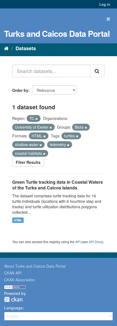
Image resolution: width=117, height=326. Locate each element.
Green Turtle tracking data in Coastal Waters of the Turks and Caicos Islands (57, 185)
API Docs (95, 241)
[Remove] (36, 118)
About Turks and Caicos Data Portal (35, 266)
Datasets (26, 48)
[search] (97, 71)
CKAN (13, 299)
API (78, 241)
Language (13, 307)
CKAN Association (19, 279)
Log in (104, 4)
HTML (18, 220)
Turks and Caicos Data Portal (57, 33)
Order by (20, 90)
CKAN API (12, 273)
